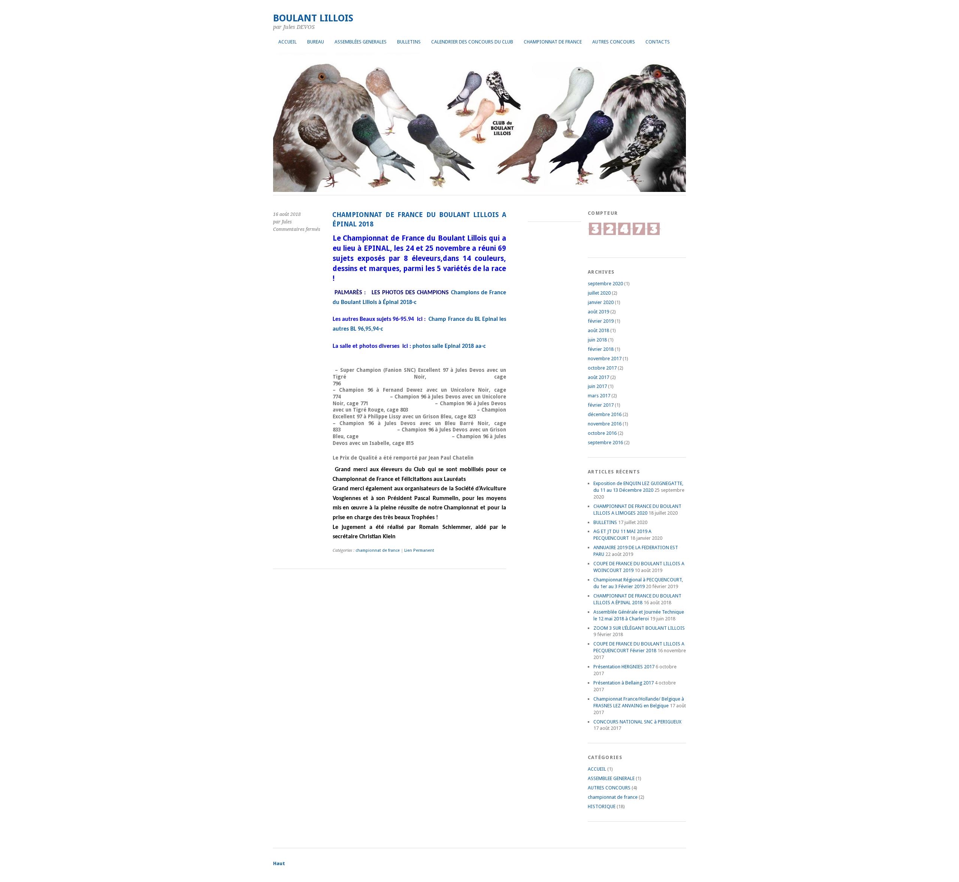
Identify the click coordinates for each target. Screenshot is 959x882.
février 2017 (601, 405)
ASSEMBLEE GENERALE (611, 778)
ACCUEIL (287, 42)
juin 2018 (597, 340)
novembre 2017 (604, 358)
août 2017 (598, 377)
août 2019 (598, 311)
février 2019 (601, 321)
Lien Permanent (419, 550)
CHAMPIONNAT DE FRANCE (553, 42)
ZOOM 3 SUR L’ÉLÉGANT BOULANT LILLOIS (639, 628)
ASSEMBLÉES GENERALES (361, 42)
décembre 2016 (604, 414)
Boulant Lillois (313, 18)
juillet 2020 (599, 293)
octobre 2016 (602, 433)
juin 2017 (597, 386)
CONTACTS (657, 42)
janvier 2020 (601, 302)
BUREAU (315, 42)
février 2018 (601, 349)
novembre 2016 (604, 424)
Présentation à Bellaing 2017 (623, 683)
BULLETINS (409, 42)
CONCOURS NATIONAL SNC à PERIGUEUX (637, 722)
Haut (279, 863)
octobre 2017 (602, 368)
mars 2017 (599, 395)
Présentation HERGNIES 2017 (623, 666)
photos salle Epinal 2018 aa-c (449, 346)
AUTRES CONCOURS (613, 42)
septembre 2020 (605, 283)
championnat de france (378, 550)
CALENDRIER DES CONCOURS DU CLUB (472, 42)
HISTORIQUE (601, 806)
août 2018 (598, 330)
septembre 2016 (605, 442)
